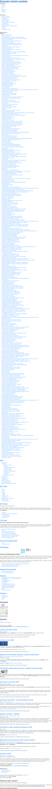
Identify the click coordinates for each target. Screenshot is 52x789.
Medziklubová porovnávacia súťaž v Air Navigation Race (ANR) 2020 (15, 278)
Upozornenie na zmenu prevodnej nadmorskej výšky (12, 456)
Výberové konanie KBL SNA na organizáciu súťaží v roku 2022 (14, 236)
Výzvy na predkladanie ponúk (7, 572)
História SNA (4, 462)
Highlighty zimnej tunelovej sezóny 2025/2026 (11, 46)
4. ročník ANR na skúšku (6, 105)
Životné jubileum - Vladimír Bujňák (8, 296)
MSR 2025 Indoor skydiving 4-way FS (9, 135)
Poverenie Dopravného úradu (7, 537)
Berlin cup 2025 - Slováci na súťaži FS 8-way (10, 133)
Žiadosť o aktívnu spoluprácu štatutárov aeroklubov (12, 397)
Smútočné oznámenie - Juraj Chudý (9, 81)
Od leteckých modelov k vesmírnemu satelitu (10, 273)
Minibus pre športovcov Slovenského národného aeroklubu (13, 389)
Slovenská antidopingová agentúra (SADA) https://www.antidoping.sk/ (15, 563)
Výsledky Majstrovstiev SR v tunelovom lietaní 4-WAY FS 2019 (14, 333)
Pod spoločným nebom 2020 (7, 283)
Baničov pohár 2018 (6, 372)
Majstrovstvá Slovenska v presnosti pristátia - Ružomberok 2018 (14, 364)
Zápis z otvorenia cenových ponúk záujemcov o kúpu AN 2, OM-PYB (15, 327)
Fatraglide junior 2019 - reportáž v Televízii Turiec (11, 303)
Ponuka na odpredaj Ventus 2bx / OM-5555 (10, 68)
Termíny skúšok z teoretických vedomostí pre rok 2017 (12, 415)
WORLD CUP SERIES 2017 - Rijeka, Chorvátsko (11, 409)
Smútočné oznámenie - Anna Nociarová (9, 77)
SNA (3, 7)
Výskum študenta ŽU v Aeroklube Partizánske (11, 64)
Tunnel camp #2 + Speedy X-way (8, 73)
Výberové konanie (5, 436)
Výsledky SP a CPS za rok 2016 (8, 425)
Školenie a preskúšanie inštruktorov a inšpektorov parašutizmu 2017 (15, 422)
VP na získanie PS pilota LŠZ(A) (8, 531)
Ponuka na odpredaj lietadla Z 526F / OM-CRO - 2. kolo (13, 374)
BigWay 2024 (4, 168)
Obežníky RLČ (4, 497)
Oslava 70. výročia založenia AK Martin (9, 193)
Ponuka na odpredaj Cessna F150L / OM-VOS (10, 57)
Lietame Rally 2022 (5, 227)
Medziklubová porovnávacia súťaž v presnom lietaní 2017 (13, 413)
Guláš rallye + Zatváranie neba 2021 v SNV (10, 240)
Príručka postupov (5, 514)
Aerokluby (4, 9)
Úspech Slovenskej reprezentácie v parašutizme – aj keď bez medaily (15, 355)
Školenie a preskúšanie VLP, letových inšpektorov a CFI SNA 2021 (14, 263)
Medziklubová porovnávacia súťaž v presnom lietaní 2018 (13, 373)
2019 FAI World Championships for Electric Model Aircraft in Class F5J (15, 308)
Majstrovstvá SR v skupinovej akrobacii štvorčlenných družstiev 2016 (15, 445)
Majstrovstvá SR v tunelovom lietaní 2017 (10, 428)
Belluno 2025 (4, 99)
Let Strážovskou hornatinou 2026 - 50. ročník (11, 61)
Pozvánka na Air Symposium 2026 (8, 71)
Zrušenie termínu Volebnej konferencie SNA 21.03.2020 (12, 288)
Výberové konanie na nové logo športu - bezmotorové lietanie (14, 390)
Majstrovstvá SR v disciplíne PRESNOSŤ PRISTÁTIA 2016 (13, 447)
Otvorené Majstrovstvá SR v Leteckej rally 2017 (11, 398)
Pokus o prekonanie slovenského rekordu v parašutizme (13, 146)
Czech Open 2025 (5, 134)
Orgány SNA (4, 463)
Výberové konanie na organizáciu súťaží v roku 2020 (12, 307)
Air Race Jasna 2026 (6, 36)
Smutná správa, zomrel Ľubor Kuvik (9, 206)
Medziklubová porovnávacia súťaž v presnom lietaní (12, 44)
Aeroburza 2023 (5, 185)
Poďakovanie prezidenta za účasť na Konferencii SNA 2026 (13, 59)
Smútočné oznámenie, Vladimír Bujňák (9, 235)
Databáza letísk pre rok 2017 (7, 433)
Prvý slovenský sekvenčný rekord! (8, 100)
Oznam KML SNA (5, 279)
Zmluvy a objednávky (6, 480)
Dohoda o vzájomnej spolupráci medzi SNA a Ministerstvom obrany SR (15, 346)
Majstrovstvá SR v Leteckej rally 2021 (9, 250)
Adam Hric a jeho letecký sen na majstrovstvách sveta (12, 123)
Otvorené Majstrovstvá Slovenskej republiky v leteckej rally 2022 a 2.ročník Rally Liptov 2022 (20, 221)
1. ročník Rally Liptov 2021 (7, 252)
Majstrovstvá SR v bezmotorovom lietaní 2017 (11, 414)
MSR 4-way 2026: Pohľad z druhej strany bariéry (11, 66)
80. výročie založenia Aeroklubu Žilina (9, 93)
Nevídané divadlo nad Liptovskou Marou (10, 90)
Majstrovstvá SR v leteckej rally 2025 (9, 106)
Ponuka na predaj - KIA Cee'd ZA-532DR (10, 294)
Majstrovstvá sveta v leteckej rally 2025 (9, 88)
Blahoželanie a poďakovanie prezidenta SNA (10, 302)
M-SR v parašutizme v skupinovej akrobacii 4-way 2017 (12, 402)
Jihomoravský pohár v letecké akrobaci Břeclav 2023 (12, 174)
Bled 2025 (4, 109)
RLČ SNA (3, 487)
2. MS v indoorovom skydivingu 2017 (9, 392)
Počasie (3, 593)
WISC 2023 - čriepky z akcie (7, 196)
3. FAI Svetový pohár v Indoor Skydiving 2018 (11, 348)
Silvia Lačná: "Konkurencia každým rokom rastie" (11, 319)
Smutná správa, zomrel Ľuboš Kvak (9, 173)
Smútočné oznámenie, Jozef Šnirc (8, 271)
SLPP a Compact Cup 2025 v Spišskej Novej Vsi (11, 79)
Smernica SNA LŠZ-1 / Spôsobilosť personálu (10, 535)
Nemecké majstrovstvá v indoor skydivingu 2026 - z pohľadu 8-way (15, 55)
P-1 (2, 488)
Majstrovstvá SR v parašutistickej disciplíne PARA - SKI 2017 (13, 429)
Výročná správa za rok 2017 (7, 366)
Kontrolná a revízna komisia (9, 467)
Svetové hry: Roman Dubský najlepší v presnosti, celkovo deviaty (14, 222)
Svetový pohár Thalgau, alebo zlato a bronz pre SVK (12, 443)
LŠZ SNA (3, 521)
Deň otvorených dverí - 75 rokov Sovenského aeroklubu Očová (14, 156)
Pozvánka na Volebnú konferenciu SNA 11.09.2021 (11, 249)
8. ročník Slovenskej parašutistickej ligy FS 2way (11, 450)
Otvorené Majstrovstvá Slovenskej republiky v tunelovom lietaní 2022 (15, 229)
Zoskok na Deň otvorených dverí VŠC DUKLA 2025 (12, 122)
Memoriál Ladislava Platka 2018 (8, 369)
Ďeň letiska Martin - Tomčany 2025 (9, 94)
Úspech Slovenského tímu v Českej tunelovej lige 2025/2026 (14, 51)
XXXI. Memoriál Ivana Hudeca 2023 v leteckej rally (11, 195)
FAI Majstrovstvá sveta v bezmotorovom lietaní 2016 (12, 424)
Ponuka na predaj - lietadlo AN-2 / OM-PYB (10, 329)
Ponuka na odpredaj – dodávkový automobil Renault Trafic (13, 210)
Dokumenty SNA (5, 478)
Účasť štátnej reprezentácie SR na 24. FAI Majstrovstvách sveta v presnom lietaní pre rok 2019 (20, 317)
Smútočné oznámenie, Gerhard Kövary (9, 340)
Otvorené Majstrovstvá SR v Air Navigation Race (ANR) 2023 (13, 182)
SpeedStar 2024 (5, 159)
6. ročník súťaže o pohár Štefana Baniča (9, 155)
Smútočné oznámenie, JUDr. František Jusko (10, 291)
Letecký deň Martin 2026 (7, 34)
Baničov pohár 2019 (6, 322)
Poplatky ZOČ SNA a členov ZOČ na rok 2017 (11, 417)
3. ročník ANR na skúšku (6, 140)
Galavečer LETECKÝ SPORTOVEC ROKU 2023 (11, 166)
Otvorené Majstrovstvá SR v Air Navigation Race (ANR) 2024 (13, 160)
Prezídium (6, 466)
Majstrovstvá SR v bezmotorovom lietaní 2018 (11, 375)
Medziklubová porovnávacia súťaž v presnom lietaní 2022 (13, 219)
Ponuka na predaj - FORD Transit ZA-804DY (10, 351)
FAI (2, 8)
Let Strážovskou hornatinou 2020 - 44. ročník (11, 274)
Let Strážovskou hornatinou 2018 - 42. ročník (11, 368)
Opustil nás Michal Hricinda (7, 82)
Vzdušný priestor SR (6, 500)
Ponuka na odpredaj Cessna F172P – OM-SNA (11, 49)
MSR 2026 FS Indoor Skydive (7, 72)
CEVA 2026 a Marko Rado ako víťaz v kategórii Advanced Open (14, 38)
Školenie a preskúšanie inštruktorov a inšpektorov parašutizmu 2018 (15, 387)
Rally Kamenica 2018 (6, 370)
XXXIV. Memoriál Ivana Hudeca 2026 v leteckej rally (12, 62)
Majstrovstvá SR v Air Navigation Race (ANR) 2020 (12, 272)
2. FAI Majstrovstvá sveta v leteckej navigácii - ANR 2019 (13, 305)
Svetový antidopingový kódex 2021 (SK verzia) (11, 565)
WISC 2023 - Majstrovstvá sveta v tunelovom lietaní (12, 200)
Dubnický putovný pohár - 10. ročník (9, 167)
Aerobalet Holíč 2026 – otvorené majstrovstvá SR (11, 40)
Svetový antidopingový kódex (8, 295)
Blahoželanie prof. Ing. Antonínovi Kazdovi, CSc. (11, 75)
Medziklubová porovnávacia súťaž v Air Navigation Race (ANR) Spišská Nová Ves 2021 (19, 246)
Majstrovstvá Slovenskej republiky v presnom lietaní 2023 (13, 189)
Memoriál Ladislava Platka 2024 (8, 151)
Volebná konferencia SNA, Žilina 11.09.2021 (10, 245)
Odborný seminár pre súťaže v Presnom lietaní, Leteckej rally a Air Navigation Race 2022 (19, 230)
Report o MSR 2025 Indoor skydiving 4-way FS (11, 128)
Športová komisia (7, 468)
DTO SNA (3, 504)
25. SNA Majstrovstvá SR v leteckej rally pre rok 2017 (12, 396)
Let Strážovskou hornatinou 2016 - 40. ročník (11, 448)
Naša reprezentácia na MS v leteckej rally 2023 (11, 187)
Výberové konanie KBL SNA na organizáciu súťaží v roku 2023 (14, 208)
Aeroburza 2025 (5, 103)
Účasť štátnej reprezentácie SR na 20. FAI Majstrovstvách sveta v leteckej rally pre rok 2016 (19, 439)
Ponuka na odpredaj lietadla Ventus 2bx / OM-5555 (12, 172)
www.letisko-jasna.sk (22, 649)
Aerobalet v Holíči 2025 (6, 118)
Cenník (3, 530)
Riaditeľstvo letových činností (9, 471)
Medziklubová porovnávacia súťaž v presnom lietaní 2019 (13, 328)
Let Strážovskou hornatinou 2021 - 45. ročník (11, 255)
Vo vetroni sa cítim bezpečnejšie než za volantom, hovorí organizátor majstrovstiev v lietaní (19, 89)
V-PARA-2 (4, 494)
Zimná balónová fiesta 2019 (7, 341)
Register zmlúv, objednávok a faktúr (9, 483)
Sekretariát (6, 473)
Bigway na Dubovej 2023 (7, 176)
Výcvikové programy (6, 516)
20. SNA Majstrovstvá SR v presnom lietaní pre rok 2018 (13, 352)
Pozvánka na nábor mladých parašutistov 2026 (11, 43)
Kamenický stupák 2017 (6, 407)
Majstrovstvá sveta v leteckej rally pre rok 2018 (11, 434)
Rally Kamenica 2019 (6, 318)
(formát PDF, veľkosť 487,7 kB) (10, 748)
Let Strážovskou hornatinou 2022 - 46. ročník (11, 223)
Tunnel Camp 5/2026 (6, 54)
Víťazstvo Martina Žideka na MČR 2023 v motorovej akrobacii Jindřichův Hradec (17, 190)
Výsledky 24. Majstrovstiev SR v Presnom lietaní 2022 (12, 217)
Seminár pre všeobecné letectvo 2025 (9, 78)
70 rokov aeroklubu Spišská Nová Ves (9, 137)
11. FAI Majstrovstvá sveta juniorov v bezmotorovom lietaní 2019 (14, 313)
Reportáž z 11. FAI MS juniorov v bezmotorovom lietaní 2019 (13, 311)
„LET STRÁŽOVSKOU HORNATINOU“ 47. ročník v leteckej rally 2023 (15, 191)
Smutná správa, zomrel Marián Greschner (10, 207)
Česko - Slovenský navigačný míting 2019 (10, 335)
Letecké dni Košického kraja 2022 (8, 213)
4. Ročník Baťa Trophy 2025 (7, 84)
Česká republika (5, 596)
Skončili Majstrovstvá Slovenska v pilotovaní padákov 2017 (13, 401)
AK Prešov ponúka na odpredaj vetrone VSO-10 (11, 347)
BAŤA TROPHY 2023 (6, 183)
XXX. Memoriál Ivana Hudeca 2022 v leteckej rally (11, 228)
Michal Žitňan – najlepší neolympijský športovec (11, 139)
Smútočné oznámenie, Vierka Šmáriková (10, 395)
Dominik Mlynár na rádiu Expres (8, 331)
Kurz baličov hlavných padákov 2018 (9, 383)
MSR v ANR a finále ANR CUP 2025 (9, 83)
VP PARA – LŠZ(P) (5, 495)
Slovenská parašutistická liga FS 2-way (9, 324)
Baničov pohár (5, 412)
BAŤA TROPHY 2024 (6, 141)
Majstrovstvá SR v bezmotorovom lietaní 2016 (11, 454)
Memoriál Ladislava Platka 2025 (8, 111)
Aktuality (3, 5)
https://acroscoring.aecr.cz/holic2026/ (7, 708)
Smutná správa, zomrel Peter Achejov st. (10, 131)
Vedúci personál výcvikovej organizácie (9, 513)
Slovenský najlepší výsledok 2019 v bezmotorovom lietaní (13, 297)
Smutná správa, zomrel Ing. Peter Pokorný (10, 161)
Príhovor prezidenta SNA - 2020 (8, 284)
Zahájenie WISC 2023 (6, 199)
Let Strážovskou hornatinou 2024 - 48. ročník (11, 152)
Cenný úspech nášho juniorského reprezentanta (11, 440)
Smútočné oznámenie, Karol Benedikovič (10, 234)
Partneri (3, 576)
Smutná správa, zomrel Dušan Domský (9, 316)
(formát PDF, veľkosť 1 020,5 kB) (11, 663)
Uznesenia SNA (5, 475)
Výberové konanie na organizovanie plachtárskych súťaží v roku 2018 (15, 391)
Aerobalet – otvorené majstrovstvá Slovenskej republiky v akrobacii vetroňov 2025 (18, 112)
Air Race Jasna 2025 (6, 95)
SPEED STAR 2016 (5, 451)
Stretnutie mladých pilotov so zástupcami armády (11, 320)
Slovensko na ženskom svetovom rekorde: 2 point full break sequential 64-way (17, 138)
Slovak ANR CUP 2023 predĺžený (8, 180)
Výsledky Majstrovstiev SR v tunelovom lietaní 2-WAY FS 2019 (14, 336)
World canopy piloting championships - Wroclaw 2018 (12, 363)
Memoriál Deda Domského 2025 (8, 117)
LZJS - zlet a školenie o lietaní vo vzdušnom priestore (12, 121)
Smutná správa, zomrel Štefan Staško (9, 379)
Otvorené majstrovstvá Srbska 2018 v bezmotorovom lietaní (13, 377)
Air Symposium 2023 (6, 205)
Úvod (3, 4)
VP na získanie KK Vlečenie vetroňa (9, 532)
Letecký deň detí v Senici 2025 (8, 120)
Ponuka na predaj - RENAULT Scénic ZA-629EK (11, 292)
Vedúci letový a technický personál (8, 529)
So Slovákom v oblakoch (7, 212)
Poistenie (4, 477)
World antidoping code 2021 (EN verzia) (10, 566)
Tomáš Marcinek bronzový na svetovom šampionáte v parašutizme (15, 251)
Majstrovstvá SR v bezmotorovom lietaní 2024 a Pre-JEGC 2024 (14, 154)
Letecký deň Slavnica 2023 (7, 184)
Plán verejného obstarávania (7, 571)
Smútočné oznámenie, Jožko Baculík (9, 257)
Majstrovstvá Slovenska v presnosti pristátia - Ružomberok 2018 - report (16, 361)
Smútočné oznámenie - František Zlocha (10, 67)
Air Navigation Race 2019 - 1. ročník (9, 312)
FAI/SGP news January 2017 (7, 430)
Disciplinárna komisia (8, 469)
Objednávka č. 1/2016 (6, 457)
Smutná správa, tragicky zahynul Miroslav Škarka (11, 194)
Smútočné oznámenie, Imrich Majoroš (9, 300)
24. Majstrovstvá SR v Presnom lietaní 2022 (10, 218)
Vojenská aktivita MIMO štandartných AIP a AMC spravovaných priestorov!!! (16, 442)
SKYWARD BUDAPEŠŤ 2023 (7, 201)
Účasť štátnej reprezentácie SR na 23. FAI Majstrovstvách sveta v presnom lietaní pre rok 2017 (20, 400)
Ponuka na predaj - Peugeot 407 (8, 244)
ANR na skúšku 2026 (6, 56)
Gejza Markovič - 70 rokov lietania (8, 323)
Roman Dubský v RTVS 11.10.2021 (8, 243)
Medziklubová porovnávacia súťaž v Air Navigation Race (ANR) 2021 (15, 258)
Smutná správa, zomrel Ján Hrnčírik (9, 163)
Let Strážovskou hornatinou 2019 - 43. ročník (11, 314)
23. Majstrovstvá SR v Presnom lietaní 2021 (10, 254)
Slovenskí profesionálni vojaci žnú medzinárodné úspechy (13, 238)
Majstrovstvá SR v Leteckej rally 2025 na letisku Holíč (12, 96)
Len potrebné (8, 788)
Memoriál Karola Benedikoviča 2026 (9, 53)
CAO (3, 542)
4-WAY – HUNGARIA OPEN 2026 (8, 65)
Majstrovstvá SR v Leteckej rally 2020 (9, 277)
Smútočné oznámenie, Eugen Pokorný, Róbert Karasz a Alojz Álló (14, 269)
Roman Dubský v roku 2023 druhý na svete (10, 169)
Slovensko (4, 595)
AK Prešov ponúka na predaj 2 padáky (9, 290)
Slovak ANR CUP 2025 (6, 127)
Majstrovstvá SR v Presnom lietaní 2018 (9, 357)
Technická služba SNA (8, 541)
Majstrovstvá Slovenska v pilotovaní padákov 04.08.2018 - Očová (14, 359)
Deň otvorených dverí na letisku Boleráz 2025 (11, 101)
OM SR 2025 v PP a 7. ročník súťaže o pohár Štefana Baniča (13, 115)
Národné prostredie (6, 544)
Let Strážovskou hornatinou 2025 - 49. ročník (11, 110)
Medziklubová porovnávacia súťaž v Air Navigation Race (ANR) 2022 (15, 224)
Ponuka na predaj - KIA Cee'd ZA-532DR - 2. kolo (11, 285)
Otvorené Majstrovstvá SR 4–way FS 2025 (10, 113)
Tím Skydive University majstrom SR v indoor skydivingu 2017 (14, 418)
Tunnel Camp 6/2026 (6, 50)
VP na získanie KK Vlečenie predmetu (9, 533)
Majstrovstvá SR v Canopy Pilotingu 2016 (10, 446)
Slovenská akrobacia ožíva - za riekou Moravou (11, 241)
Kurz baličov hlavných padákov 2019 (9, 330)
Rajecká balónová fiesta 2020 (8, 275)
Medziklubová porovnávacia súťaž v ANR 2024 (11, 150)
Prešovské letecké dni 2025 (7, 85)
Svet (3, 599)
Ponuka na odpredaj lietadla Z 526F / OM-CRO (11, 380)
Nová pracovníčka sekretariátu (8, 394)
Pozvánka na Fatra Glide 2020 (8, 289)
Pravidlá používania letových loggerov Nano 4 (11, 233)
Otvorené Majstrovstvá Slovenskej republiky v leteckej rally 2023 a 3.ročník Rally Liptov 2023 (20, 188)
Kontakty (3, 11)
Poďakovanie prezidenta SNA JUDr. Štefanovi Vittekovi (12, 356)
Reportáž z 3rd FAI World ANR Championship (10, 144)
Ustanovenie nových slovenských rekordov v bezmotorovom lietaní (15, 345)
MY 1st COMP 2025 (6, 87)
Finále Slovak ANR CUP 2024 (7, 143)
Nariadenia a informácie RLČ (7, 498)
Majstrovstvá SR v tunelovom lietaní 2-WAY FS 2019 (12, 342)
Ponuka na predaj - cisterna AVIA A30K (9, 350)
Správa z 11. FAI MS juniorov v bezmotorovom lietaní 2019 (13, 310)
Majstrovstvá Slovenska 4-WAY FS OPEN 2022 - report (12, 211)
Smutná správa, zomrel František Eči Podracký (11, 98)
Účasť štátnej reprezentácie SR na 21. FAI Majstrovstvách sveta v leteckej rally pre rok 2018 (19, 358)
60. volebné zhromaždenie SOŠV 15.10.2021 (10, 239)
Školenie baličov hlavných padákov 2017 (10, 423)
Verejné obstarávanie (6, 482)
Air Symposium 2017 (6, 437)
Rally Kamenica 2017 (6, 406)
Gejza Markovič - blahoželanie (8, 149)
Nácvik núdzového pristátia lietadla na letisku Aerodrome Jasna (14, 76)
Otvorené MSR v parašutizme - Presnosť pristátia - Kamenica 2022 (15, 226)
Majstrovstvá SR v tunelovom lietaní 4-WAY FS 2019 (12, 338)
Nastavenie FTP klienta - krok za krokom (10, 419)
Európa (3, 597)
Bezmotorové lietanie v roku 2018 (8, 339)
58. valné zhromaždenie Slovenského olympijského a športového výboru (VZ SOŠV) (18, 260)
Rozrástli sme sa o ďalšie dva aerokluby (9, 268)
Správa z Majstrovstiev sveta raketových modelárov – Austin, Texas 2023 (16, 171)
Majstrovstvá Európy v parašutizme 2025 (10, 104)
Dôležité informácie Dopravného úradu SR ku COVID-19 (12, 286)
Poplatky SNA (4, 479)
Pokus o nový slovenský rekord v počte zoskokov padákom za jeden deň (16, 178)
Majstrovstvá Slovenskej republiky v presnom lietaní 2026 (13, 37)
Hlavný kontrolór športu (8, 474)
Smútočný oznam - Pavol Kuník (8, 362)
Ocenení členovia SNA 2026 (7, 60)
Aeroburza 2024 (5, 148)
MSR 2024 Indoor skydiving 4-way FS (9, 165)
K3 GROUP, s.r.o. (25, 775)
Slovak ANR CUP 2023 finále (7, 179)
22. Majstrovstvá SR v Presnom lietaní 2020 (10, 280)
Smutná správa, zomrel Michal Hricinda (9, 204)
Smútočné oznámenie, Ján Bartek (8, 266)
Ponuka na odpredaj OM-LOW (8, 70)
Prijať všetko (14, 788)
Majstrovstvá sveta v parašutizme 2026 (9, 129)
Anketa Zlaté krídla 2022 (7, 215)
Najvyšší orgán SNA (8, 465)
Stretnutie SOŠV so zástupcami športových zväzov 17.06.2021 (14, 256)
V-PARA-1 (4, 493)
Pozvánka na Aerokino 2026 (7, 39)
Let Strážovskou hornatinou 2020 (8, 282)
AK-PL (3, 491)
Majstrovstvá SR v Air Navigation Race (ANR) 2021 (12, 247)
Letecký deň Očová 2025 (7, 116)
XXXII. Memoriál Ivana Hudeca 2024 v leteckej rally (12, 162)
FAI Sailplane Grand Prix (6, 403)
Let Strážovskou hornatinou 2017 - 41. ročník (10, 411)
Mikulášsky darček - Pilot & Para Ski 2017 (10, 431)
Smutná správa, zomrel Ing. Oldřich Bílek (10, 381)
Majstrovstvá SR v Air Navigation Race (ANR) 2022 (12, 216)
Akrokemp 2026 (5, 45)
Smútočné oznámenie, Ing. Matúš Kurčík (9, 299)
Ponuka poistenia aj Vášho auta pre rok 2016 (10, 452)
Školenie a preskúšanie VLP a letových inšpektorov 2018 (13, 386)
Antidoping (4, 547)
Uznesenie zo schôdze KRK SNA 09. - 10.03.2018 (11, 384)
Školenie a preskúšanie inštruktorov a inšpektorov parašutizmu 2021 (15, 262)
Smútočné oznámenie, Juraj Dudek (8, 261)
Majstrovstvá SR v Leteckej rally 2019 (9, 306)
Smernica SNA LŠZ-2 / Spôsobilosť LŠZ (9, 536)
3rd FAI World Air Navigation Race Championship (11, 145)
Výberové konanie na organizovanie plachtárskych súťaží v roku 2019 (15, 353)
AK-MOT (3, 489)
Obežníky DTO (5, 517)
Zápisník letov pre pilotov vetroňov (9, 441)
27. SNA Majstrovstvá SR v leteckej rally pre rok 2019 (12, 301)
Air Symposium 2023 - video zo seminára (10, 202)
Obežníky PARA (5, 499)
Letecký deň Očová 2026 (7, 48)
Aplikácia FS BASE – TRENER (7, 42)
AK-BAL (3, 492)
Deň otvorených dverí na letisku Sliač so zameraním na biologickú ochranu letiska (18, 435)
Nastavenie (2, 788)
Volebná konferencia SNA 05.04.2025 (9, 126)
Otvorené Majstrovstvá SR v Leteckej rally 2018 (11, 367)
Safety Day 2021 (5, 264)
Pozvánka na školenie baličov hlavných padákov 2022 (12, 232)
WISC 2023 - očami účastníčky (8, 197)
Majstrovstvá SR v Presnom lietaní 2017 (9, 408)
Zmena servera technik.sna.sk (7, 453)
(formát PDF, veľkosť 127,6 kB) (11, 734)
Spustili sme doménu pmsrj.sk (7, 325)
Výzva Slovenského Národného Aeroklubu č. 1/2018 (12, 378)
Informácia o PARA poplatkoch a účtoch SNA (10, 426)
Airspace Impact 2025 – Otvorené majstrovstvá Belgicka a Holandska (15, 132)
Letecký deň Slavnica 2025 (7, 92)
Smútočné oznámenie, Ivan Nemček (9, 334)
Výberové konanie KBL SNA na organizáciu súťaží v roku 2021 (14, 267)
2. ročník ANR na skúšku (6, 177)
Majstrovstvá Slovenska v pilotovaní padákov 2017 (12, 405)
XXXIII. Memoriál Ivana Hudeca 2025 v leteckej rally (12, 124)
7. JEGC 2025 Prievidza (6, 107)
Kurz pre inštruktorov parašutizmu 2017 (9, 420)
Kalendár (3, 10)
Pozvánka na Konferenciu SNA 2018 (9, 385)
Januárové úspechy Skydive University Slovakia (11, 344)
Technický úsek (7, 472)
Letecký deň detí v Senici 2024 (8, 157)
